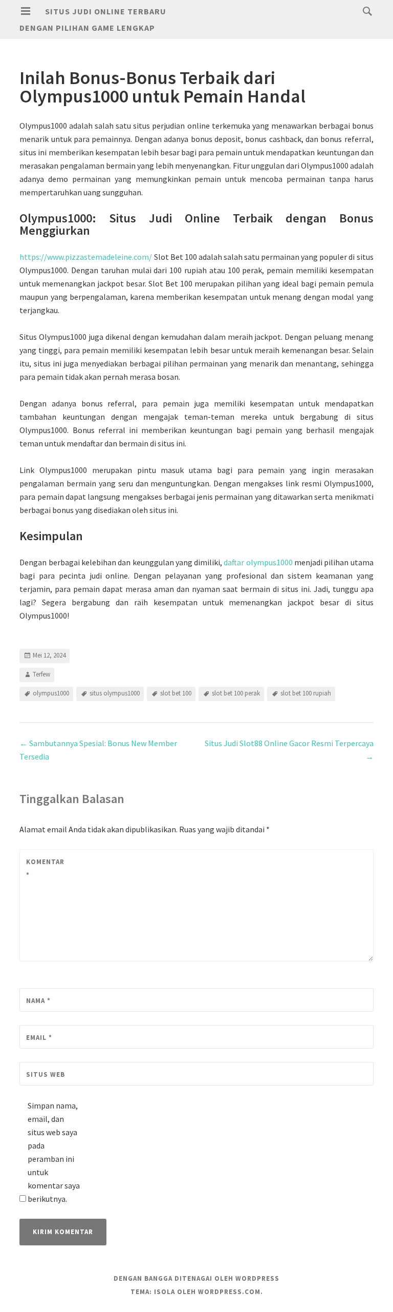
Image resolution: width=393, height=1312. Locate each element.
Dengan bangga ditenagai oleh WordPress (196, 1278)
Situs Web (45, 1074)
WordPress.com (229, 1291)
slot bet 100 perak (236, 693)
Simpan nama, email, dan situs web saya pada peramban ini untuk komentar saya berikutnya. (54, 1152)
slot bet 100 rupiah (305, 693)
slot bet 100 (175, 693)
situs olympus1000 (115, 693)
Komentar (45, 868)
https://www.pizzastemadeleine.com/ (85, 257)
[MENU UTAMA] (25, 11)
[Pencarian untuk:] (365, 11)
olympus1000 (51, 693)
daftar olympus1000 (258, 562)
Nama (38, 1000)
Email (39, 1037)
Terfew (41, 674)
